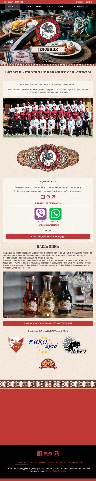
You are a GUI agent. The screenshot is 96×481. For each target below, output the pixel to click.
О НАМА (27, 6)
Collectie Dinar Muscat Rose (16, 267)
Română (88, 1)
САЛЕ (50, 6)
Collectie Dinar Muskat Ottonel (72, 265)
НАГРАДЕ (63, 6)
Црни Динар (18, 265)
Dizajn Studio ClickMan (56, 471)
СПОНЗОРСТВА (80, 6)
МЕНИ (39, 6)
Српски (79, 1)
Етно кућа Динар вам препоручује (48, 236)
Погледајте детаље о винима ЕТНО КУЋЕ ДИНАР (48, 323)
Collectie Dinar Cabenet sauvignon (41, 265)
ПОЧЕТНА (13, 6)
